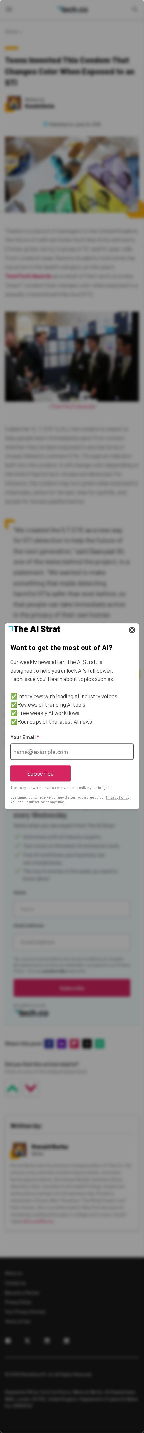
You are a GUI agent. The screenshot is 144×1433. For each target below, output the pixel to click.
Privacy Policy (117, 797)
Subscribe (40, 773)
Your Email (24, 737)
